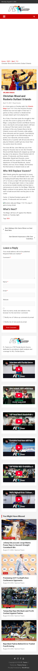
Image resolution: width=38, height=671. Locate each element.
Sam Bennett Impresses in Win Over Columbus (21, 238)
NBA (8, 218)
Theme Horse (21, 665)
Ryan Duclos (17, 103)
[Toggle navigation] (4, 16)
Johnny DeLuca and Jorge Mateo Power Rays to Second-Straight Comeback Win (17, 545)
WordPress (25, 668)
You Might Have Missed (14, 516)
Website (5, 300)
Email (5, 291)
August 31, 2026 (8, 550)
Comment (7, 257)
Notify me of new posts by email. (16, 322)
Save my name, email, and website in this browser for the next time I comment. (16, 312)
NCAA (5, 573)
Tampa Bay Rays (9, 538)
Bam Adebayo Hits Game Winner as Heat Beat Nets (18, 229)
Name (5, 282)
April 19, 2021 (7, 103)
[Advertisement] (19, 40)
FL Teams (24, 662)
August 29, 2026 (8, 583)
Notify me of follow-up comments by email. (19, 317)
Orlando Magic (9, 92)
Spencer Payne (19, 550)
